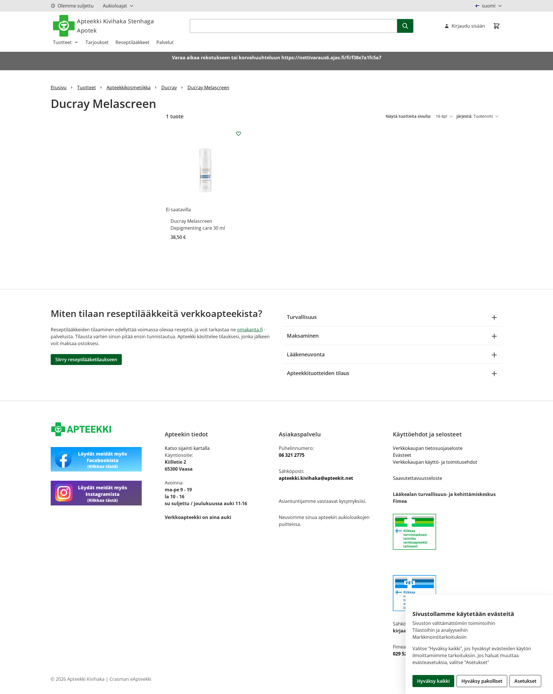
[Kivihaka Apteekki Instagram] (105, 493)
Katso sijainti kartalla (187, 448)
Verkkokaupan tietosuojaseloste (428, 448)
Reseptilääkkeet (132, 42)
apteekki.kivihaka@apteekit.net (316, 478)
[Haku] (405, 26)
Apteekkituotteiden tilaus (318, 373)
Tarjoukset (97, 42)
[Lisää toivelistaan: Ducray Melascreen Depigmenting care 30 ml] (238, 133)
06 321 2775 (291, 455)
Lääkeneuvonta (306, 354)
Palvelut (165, 42)
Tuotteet (62, 42)
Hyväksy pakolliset (481, 681)
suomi (488, 6)
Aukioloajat (115, 6)
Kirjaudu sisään (468, 26)
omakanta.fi (250, 329)
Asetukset (525, 681)
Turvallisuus (302, 316)
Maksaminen (303, 335)
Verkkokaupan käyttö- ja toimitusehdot (435, 462)
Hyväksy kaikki (433, 681)
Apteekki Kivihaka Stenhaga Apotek (115, 25)
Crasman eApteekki (130, 679)
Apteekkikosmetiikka (129, 87)
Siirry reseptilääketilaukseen (86, 359)
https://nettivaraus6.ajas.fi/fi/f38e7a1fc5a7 (331, 57)
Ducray (169, 87)
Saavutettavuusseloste (417, 478)
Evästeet (402, 455)
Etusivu (59, 87)
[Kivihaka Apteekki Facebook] (105, 459)
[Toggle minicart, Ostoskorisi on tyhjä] (496, 26)
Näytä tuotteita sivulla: (409, 116)
